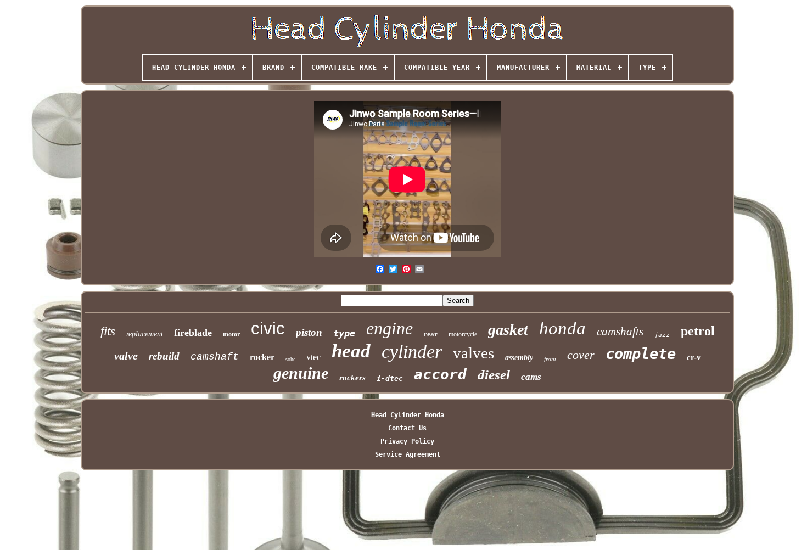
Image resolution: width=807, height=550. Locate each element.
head (351, 351)
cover (581, 355)
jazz (662, 335)
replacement (144, 334)
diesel (494, 374)
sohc (290, 359)
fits (107, 331)
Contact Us (407, 428)
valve (126, 356)
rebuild (164, 356)
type (344, 333)
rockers (352, 377)
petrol (698, 331)
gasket (508, 329)
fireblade (193, 332)
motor (231, 334)
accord (440, 374)
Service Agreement (407, 454)
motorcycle (463, 334)
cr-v (694, 357)
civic (268, 328)
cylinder (412, 351)
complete (641, 353)
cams (531, 377)
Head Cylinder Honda (407, 415)
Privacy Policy (407, 441)
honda (562, 328)
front (550, 359)
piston (309, 332)
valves (473, 353)
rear (431, 334)
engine (389, 328)
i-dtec (390, 378)
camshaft (214, 356)
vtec (313, 357)
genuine (300, 373)
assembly (519, 357)
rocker (262, 357)
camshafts (620, 331)
